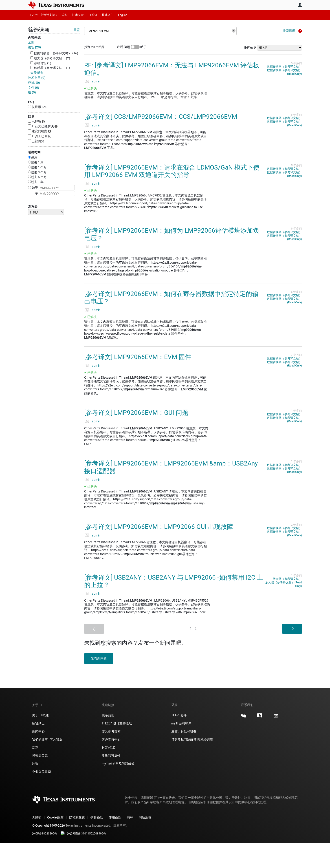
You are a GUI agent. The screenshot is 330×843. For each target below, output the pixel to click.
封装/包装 (109, 747)
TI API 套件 (179, 715)
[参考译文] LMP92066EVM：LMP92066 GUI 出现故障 (158, 526)
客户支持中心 (111, 739)
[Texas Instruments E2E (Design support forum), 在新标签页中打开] (259, 717)
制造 (35, 764)
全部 (31, 42)
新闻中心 (38, 731)
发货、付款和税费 (183, 731)
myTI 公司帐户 (181, 723)
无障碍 (37, 817)
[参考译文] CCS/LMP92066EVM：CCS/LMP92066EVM (160, 116)
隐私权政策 (77, 817)
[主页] (59, 5)
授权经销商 (205, 739)
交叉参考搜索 (111, 731)
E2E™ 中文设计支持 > (43, 15)
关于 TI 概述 (40, 715)
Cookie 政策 (55, 817)
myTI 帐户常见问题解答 (118, 764)
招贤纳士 (38, 723)
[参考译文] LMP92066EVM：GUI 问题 (136, 412)
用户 (299, 4)
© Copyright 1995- (48, 825)
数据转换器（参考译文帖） (284, 66)
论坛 (65, 15)
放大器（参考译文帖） (287, 578)
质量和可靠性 (111, 755)
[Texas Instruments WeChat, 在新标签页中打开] (243, 717)
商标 (130, 817)
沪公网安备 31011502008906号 (86, 833)
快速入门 (108, 15)
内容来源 (34, 37)
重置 (76, 30)
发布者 (32, 206)
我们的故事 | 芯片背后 (47, 739)
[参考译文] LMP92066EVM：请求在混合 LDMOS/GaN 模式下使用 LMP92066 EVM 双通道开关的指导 (172, 171)
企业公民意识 (41, 772)
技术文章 (78, 15)
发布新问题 (99, 658)
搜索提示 (289, 31)
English (122, 15)
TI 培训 (92, 15)
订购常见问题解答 (183, 739)
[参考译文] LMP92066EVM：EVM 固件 (137, 357)
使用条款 (115, 817)
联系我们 (108, 715)
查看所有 (37, 73)
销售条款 (96, 817)
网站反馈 (145, 817)
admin (96, 81)
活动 (35, 747)
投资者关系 (40, 755)
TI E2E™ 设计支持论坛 (117, 723)
